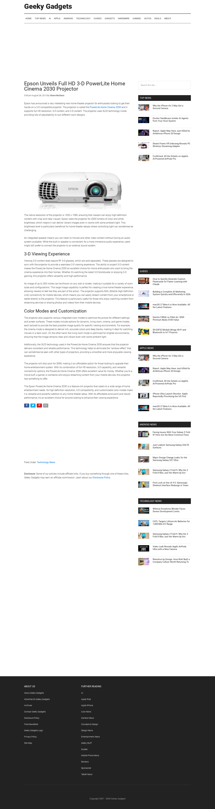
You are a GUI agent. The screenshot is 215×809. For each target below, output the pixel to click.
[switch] (144, 404)
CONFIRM (87, 447)
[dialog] (107, 404)
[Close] (158, 357)
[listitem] (107, 397)
